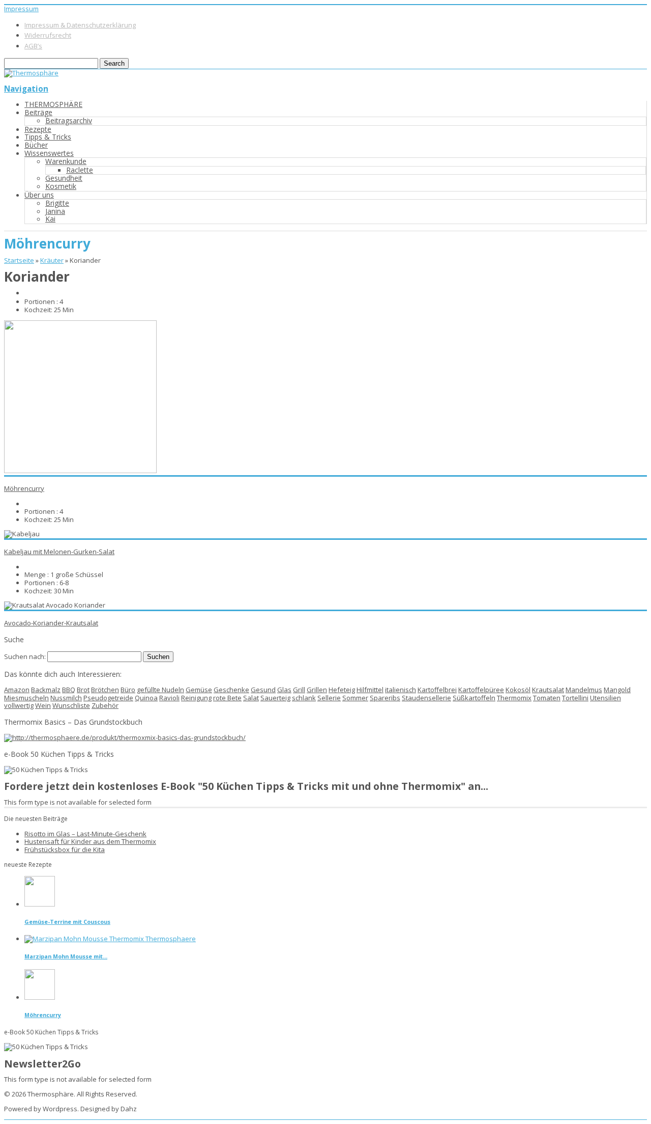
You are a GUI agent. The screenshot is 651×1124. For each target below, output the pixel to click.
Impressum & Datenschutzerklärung (80, 25)
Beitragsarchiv (68, 120)
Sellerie (329, 697)
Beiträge (38, 112)
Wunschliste (71, 705)
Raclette (79, 170)
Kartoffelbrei (437, 689)
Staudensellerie (426, 697)
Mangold (617, 689)
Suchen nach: (25, 656)
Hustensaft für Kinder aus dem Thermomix (90, 841)
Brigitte (57, 203)
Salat (251, 697)
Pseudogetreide (108, 697)
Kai (50, 219)
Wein (43, 705)
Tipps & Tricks (47, 137)
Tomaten (546, 697)
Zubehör (105, 705)
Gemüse (199, 689)
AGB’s (33, 45)
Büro (128, 689)
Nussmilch (66, 697)
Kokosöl (518, 689)
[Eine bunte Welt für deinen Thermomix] (31, 72)
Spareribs (385, 697)
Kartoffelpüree (481, 689)
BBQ (68, 689)
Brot (83, 689)
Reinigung (196, 697)
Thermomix (514, 697)
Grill (299, 689)
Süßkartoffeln (474, 697)
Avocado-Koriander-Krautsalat (51, 622)
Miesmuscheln (26, 697)
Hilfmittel (370, 689)
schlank (304, 697)
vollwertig (19, 705)
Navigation (26, 89)
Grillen (317, 689)
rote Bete (227, 697)
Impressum (21, 8)
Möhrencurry (24, 488)
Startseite (19, 260)
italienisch (400, 689)
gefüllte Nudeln (160, 689)
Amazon (16, 689)
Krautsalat (548, 689)
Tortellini (575, 697)
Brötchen (105, 689)
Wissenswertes (49, 153)
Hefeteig (342, 689)
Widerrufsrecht (47, 35)
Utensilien (605, 697)
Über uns (39, 195)
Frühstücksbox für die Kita (64, 849)
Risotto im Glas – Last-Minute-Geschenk (85, 833)
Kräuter (52, 260)
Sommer (355, 697)
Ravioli (169, 697)
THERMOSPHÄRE (53, 104)
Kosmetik (60, 186)
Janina (55, 211)
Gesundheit (63, 178)
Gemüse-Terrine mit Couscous (67, 921)
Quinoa (146, 697)
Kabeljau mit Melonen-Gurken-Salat (59, 551)
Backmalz (46, 689)
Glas (284, 689)
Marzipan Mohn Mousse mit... (65, 956)
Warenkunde (65, 161)
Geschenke (231, 689)
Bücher (36, 145)
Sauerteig (275, 697)
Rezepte (37, 129)
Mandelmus (584, 689)
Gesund (263, 689)
